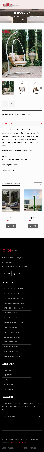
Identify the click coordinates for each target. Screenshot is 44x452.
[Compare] (8, 226)
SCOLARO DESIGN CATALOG (14, 298)
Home (6, 16)
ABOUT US (7, 370)
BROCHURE (8, 380)
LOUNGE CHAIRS (11, 215)
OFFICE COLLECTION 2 (12, 352)
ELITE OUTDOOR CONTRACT (14, 288)
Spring (33, 218)
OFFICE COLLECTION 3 (12, 356)
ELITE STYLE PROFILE (11, 318)
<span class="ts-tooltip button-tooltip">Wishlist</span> (5, 104)
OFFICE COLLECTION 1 (11, 347)
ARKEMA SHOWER (10, 313)
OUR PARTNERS (9, 385)
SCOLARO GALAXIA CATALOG (15, 303)
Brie (11, 218)
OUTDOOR (16, 16)
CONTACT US (9, 375)
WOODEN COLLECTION (12, 337)
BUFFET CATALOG (10, 327)
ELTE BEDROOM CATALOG (13, 322)
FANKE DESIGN (28, 16)
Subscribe (39, 417)
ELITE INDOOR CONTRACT (13, 308)
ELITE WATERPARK (10, 342)
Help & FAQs (8, 389)
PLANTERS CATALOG (11, 332)
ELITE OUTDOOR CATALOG (13, 293)
